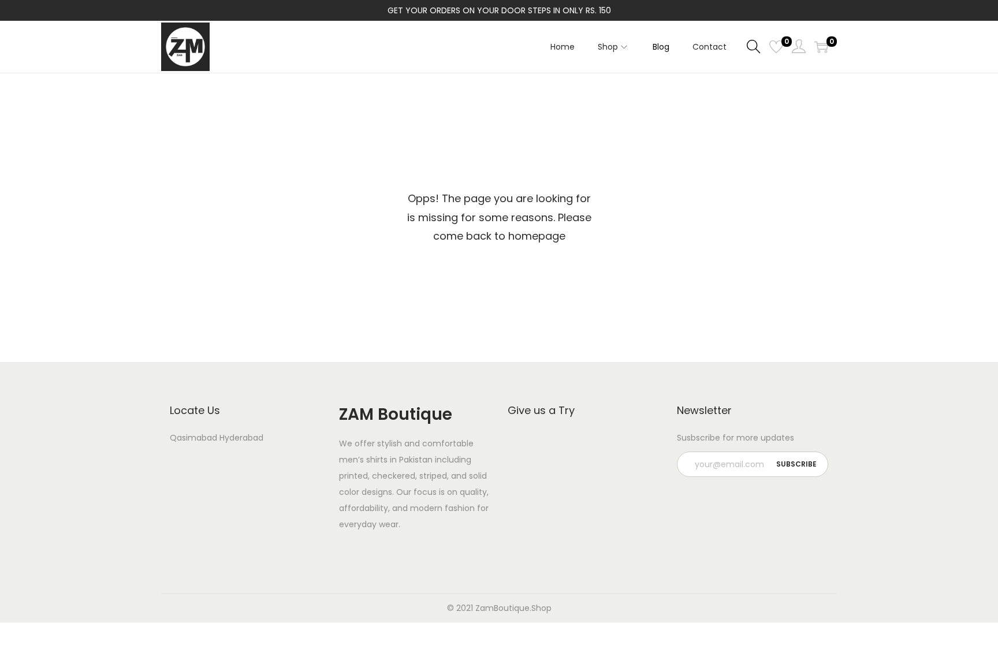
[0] (776, 47)
